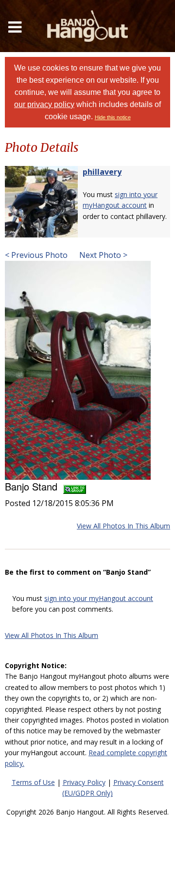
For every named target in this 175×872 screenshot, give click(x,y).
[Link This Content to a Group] (74, 486)
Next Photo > (102, 255)
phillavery (102, 171)
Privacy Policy (84, 782)
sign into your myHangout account (98, 598)
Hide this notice (113, 117)
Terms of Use (33, 782)
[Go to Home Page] (87, 26)
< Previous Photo (36, 255)
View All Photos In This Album (123, 525)
